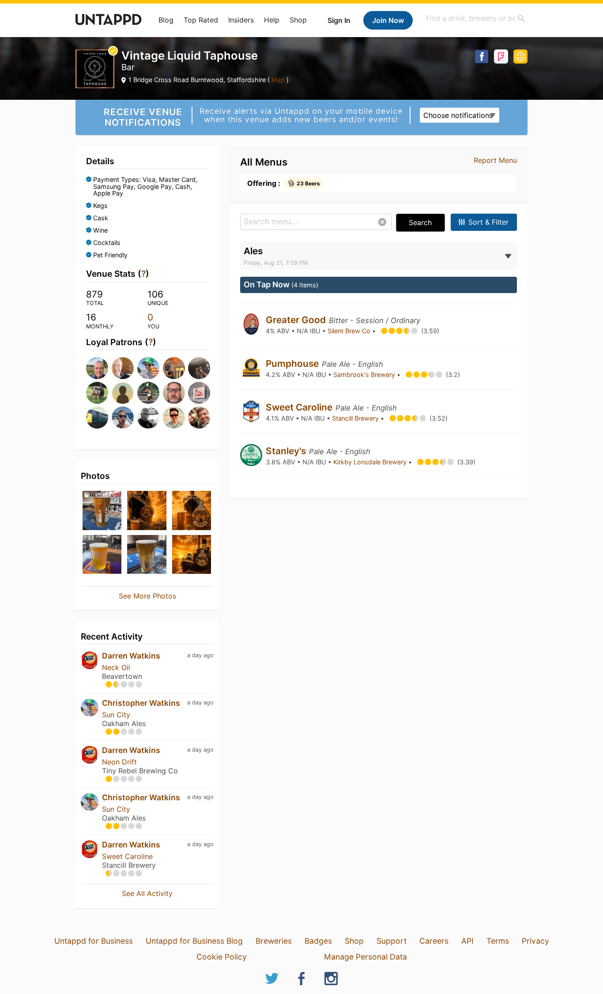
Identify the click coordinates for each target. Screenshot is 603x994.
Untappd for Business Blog (194, 940)
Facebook (482, 56)
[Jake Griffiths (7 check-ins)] (173, 418)
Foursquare (501, 56)
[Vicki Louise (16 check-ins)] (147, 393)
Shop (298, 19)
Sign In (339, 20)
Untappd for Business (93, 940)
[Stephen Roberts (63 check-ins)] (122, 368)
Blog (165, 19)
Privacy (535, 940)
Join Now (388, 20)
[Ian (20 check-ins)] (96, 393)
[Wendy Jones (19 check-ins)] (122, 393)
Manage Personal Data (365, 956)
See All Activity (147, 893)
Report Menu (495, 160)
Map (278, 79)
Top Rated (201, 19)
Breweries (274, 940)
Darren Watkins (131, 655)
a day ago (200, 655)
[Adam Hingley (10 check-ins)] (198, 393)
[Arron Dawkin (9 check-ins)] (122, 418)
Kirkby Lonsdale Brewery (370, 462)
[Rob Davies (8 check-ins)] (147, 418)
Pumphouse (293, 363)
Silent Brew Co (350, 331)
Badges (318, 940)
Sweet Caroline (127, 856)
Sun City (116, 714)
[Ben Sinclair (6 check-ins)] (198, 418)
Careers (433, 940)
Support (392, 940)
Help (271, 19)
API (467, 940)
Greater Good (297, 319)
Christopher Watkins (141, 703)
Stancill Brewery (356, 418)
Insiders (241, 19)
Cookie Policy (221, 956)
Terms (497, 940)
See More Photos (147, 595)
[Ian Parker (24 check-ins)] (173, 368)
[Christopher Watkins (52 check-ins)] (147, 368)
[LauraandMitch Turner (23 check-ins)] (198, 368)
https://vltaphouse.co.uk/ (520, 56)
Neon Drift (119, 761)
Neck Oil (116, 667)
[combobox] (475, 18)
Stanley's (287, 450)
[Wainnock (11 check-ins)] (173, 393)
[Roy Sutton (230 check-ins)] (96, 368)
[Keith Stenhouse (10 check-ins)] (96, 418)
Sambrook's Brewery (365, 374)
